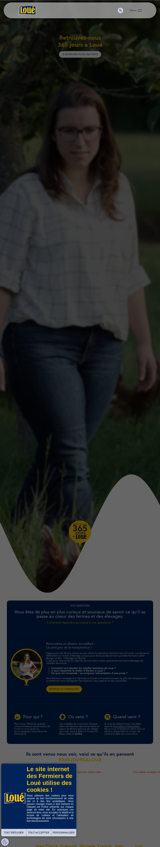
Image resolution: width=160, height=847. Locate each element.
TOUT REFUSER (14, 832)
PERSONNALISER (64, 832)
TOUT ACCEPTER (38, 832)
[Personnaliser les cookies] (5, 842)
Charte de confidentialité (40, 826)
